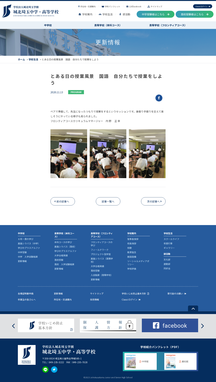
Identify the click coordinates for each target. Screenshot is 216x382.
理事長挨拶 (132, 239)
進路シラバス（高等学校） (102, 260)
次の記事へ (153, 201)
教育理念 (131, 252)
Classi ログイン (201, 6)
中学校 (48, 25)
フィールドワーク (99, 249)
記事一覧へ (108, 201)
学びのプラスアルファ (29, 247)
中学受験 (22, 252)
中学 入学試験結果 (28, 256)
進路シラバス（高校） (65, 246)
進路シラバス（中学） (29, 243)
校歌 (129, 247)
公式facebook (135, 6)
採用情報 (94, 299)
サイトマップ (156, 6)
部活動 (124, 14)
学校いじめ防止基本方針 (134, 293)
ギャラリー (169, 247)
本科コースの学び (63, 242)
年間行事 (168, 243)
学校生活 (106, 14)
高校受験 (58, 259)
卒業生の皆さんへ (27, 299)
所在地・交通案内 (88, 6)
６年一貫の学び (25, 239)
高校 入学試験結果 (64, 264)
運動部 (167, 264)
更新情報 (22, 261)
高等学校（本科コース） (108, 25)
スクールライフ (171, 239)
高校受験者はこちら (192, 14)
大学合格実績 (61, 255)
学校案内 (85, 14)
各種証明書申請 (25, 293)
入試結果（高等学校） (102, 275)
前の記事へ (62, 201)
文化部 (167, 259)
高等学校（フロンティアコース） (168, 25)
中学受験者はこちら (153, 14)
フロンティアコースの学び (102, 244)
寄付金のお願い (175, 293)
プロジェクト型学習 (101, 254)
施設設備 (131, 256)
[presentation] (13, 325)
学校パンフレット (112, 6)
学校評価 (131, 268)
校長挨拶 (131, 243)
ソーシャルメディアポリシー (138, 263)
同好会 (167, 268)
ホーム (21, 59)
